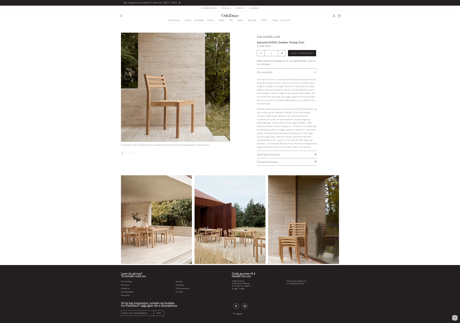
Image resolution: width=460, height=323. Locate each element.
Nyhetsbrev (180, 285)
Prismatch (179, 292)
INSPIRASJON (226, 8)
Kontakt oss (125, 288)
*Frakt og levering (182, 288)
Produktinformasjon (268, 161)
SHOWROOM (254, 8)
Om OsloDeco (126, 281)
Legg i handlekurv (302, 53)
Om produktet (264, 72)
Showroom (125, 285)
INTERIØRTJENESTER (208, 8)
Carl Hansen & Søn (268, 36)
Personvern (125, 295)
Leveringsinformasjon (268, 154)
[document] (175, 92)
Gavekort (179, 281)
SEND (159, 313)
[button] (121, 15)
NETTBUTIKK (240, 8)
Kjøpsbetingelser (127, 292)
